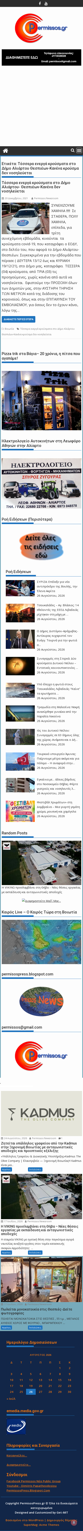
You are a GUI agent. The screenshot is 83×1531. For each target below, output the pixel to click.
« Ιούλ (11, 1399)
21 (50, 1386)
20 (40, 1386)
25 (21, 1392)
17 (11, 1386)
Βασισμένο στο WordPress (25, 1520)
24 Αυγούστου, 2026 (15, 1138)
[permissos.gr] (5, 150)
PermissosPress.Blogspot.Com (28, 1490)
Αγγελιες (6, 1169)
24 (11, 1392)
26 (31, 1392)
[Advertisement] (41, 107)
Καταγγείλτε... (17, 1455)
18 (21, 1386)
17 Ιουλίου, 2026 (13, 1221)
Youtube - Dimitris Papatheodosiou (32, 1486)
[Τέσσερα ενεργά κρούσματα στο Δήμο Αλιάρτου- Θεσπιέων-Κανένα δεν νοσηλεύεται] (25, 205)
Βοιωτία (9, 328)
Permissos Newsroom (46, 198)
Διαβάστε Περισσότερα (18, 319)
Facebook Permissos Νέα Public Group (34, 1481)
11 (21, 1380)
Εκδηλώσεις (35, 1169)
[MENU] (79, 150)
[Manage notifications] (74, 1522)
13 (40, 1380)
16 (69, 1380)
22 (60, 1386)
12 (31, 1380)
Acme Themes (49, 1525)
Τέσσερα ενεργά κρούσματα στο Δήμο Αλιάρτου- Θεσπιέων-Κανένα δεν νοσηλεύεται (36, 186)
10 (11, 1380)
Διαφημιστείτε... (19, 1465)
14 (50, 1380)
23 (69, 1386)
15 (60, 1380)
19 (31, 1386)
